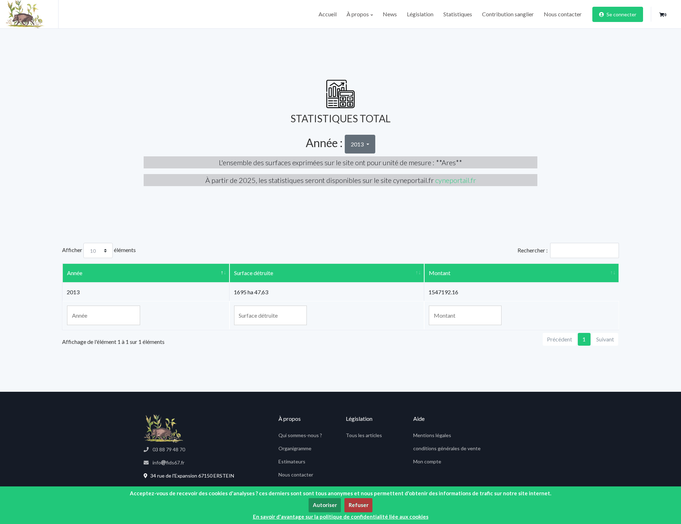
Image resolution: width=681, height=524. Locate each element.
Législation (420, 14)
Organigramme (294, 448)
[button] (663, 15)
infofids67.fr (167, 462)
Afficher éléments (99, 249)
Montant (439, 272)
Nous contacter (563, 14)
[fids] (32, 14)
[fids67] (163, 428)
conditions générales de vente (447, 448)
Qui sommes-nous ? (300, 435)
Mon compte (427, 461)
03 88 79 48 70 (168, 449)
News (390, 14)
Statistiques (457, 14)
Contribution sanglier (508, 14)
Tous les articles (364, 435)
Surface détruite (253, 272)
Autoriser (325, 505)
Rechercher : (532, 250)
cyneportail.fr (455, 180)
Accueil (328, 14)
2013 (358, 144)
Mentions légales (432, 435)
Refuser (359, 505)
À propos (358, 14)
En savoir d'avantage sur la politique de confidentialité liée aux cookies (340, 516)
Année (74, 272)
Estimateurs (291, 461)
